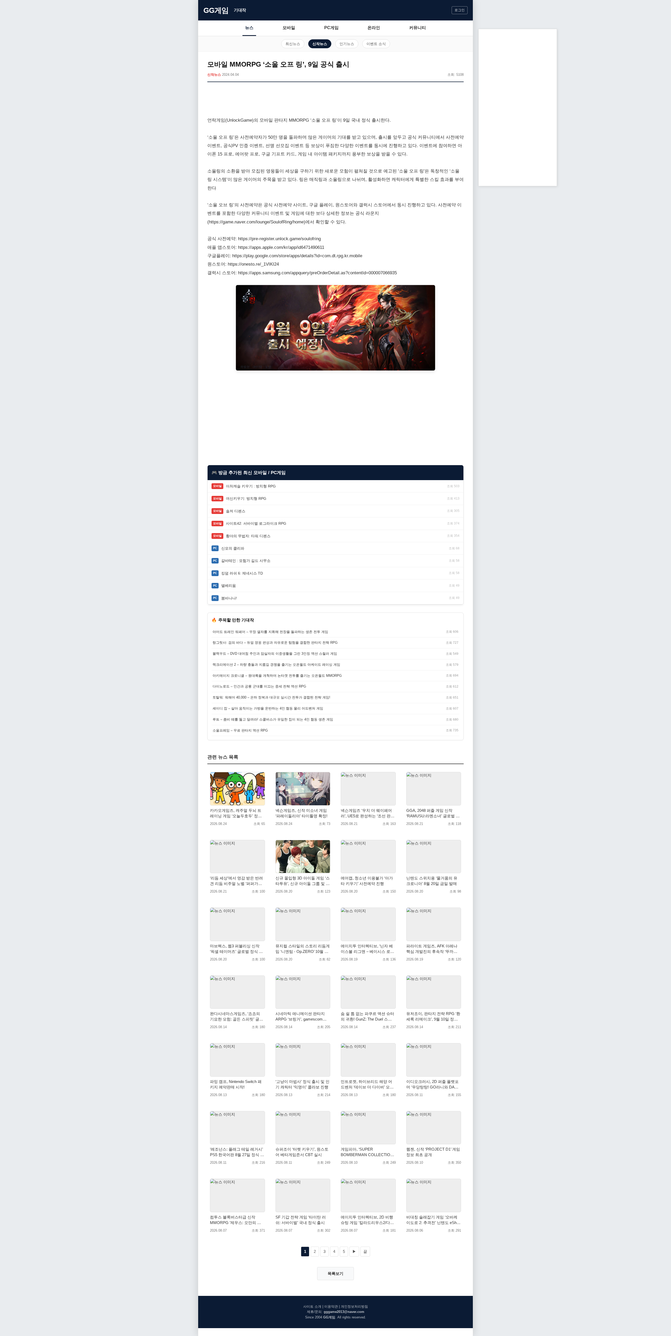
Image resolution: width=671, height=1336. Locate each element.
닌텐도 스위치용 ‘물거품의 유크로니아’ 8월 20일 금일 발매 (431, 881)
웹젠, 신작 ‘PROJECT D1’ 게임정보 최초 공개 (433, 1152)
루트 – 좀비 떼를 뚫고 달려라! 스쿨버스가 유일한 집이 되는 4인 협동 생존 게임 (273, 719)
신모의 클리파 (232, 548)
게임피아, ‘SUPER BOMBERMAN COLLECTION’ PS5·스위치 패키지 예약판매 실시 (367, 1152)
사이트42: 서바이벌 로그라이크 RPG (256, 523)
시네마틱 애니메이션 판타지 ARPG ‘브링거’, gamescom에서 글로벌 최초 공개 (301, 1016)
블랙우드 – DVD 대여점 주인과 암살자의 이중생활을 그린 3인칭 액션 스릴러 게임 (275, 654)
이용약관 (331, 1306)
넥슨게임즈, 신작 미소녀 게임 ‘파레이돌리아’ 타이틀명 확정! (301, 813)
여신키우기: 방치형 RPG (246, 498)
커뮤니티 (417, 27)
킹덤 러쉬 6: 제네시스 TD (242, 573)
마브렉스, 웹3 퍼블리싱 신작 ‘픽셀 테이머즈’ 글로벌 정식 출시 (236, 949)
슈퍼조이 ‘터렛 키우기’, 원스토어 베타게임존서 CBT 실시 (301, 1152)
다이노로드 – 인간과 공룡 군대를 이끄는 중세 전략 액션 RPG (259, 686)
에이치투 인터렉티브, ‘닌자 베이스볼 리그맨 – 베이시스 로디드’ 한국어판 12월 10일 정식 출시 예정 (367, 949)
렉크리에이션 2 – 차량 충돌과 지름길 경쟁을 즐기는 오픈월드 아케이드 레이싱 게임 (276, 665)
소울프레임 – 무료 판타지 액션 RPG (240, 730)
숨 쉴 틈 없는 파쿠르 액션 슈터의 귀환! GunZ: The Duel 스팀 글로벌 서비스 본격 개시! (367, 1016)
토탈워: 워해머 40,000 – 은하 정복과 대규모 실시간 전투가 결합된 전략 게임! (271, 697)
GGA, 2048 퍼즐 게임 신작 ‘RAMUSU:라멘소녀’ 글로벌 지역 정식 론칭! (433, 813)
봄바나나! (229, 598)
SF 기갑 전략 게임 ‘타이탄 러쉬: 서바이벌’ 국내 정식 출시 (300, 1220)
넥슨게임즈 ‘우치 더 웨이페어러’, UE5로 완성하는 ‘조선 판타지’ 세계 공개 (367, 813)
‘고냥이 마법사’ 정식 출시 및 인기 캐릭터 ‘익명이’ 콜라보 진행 (302, 1084)
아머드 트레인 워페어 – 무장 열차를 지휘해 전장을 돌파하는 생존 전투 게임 (270, 632)
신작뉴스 (319, 44)
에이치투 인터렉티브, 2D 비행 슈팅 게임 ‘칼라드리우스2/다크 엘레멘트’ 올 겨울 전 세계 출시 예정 (367, 1220)
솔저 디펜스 (235, 511)
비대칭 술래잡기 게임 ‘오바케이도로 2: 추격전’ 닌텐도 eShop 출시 (433, 1220)
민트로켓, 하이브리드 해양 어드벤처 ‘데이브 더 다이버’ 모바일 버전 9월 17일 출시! (367, 1084)
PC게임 (331, 27)
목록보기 (335, 1273)
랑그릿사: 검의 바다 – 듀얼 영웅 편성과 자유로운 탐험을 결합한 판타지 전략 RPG (275, 643)
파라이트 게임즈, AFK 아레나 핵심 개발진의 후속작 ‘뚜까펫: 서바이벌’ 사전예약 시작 (432, 949)
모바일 (289, 27)
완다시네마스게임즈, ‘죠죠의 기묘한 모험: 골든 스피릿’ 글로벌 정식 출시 (236, 1016)
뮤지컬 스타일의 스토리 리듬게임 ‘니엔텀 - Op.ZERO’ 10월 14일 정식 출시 (302, 949)
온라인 (373, 27)
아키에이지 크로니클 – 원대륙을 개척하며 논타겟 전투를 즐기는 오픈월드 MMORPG (277, 676)
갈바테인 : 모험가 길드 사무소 (245, 561)
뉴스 (249, 27)
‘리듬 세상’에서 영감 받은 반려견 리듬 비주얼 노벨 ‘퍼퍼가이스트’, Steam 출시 (236, 881)
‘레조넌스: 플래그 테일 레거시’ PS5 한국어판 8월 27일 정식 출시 (237, 1152)
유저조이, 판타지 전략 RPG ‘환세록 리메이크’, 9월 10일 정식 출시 (433, 1016)
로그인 (459, 10)
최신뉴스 (292, 44)
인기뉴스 (346, 44)
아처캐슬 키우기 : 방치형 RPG (251, 486)
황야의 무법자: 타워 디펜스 (248, 536)
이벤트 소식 (376, 44)
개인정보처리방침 (354, 1306)
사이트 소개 (312, 1306)
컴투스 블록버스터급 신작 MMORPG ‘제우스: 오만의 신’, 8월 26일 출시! (236, 1220)
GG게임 (216, 10)
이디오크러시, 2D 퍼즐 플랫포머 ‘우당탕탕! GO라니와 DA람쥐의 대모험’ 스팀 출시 (432, 1084)
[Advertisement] (335, 100)
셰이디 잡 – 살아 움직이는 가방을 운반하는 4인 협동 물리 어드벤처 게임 (268, 708)
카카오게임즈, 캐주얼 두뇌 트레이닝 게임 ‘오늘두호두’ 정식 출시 (236, 813)
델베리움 (228, 585)
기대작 (240, 10)
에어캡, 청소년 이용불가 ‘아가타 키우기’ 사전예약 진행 (367, 881)
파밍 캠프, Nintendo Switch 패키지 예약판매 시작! (236, 1084)
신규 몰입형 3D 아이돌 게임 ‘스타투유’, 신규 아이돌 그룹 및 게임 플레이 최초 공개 (302, 881)
